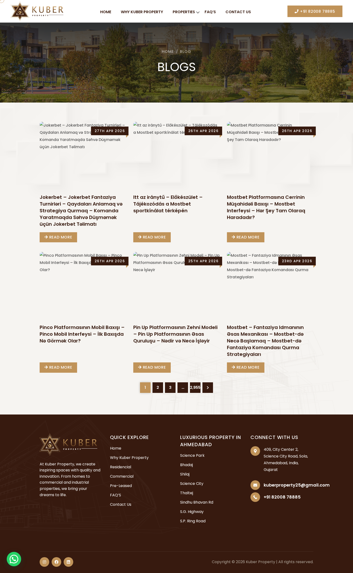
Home (105, 12)
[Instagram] (44, 562)
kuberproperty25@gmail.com (297, 485)
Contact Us (238, 12)
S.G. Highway (192, 511)
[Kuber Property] (37, 11)
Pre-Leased (121, 485)
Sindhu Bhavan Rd (196, 502)
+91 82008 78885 (317, 11)
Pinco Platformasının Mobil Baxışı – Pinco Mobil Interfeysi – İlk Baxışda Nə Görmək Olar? (82, 334)
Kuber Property (260, 562)
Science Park (192, 455)
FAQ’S (210, 12)
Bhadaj (186, 465)
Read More (60, 237)
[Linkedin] (68, 562)
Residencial (120, 467)
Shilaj (184, 474)
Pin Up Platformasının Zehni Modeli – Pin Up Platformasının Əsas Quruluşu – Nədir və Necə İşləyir (175, 334)
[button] (14, 559)
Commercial (122, 476)
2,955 (195, 387)
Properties (184, 12)
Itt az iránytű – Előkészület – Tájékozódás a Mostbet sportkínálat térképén (168, 204)
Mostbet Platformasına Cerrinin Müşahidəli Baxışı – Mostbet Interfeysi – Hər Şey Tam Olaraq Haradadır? (266, 207)
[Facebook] (56, 562)
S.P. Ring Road (193, 521)
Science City (191, 483)
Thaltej (186, 493)
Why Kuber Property (142, 12)
